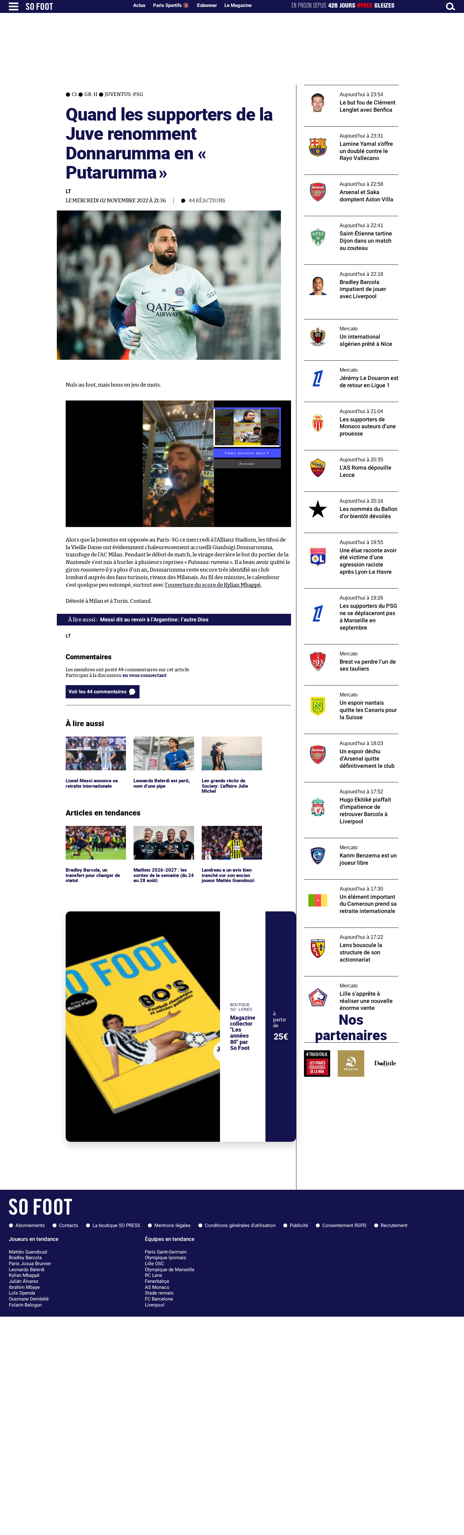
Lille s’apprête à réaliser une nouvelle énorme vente (344, 982)
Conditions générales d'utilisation (240, 1225)
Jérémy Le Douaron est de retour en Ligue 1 (351, 363)
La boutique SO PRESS (116, 1225)
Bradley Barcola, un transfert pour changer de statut (94, 834)
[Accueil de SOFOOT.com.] (76, 6)
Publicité (299, 1225)
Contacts (68, 1225)
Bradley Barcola (25, 1257)
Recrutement (394, 1225)
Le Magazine (238, 5)
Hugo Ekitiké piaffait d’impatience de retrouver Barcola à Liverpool (345, 788)
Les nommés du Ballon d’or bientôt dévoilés (342, 497)
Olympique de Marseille (169, 1269)
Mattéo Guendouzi (28, 1252)
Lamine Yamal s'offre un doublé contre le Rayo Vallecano (349, 132)
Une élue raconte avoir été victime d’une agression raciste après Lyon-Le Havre (349, 538)
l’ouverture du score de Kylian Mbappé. (213, 585)
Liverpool (154, 1305)
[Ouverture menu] (13, 6)
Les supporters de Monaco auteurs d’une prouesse (348, 407)
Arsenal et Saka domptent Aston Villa (345, 177)
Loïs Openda (22, 1293)
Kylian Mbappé (24, 1275)
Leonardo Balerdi (27, 1269)
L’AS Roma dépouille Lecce (333, 453)
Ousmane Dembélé (29, 1299)
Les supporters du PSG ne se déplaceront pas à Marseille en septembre (349, 594)
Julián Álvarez (23, 1281)
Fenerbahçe (157, 1281)
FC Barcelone (159, 1299)
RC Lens (153, 1275)
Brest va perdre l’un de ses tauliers (341, 647)
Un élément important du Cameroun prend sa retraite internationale (344, 885)
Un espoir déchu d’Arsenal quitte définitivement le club (340, 739)
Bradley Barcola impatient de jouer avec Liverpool (348, 270)
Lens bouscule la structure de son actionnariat (341, 933)
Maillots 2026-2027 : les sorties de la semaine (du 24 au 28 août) (161, 834)
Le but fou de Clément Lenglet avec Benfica (351, 88)
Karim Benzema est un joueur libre (342, 841)
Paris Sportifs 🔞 (171, 5)
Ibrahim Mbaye (24, 1287)
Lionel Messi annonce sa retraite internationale (93, 742)
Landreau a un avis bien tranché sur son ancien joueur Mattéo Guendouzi (230, 834)
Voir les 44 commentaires (97, 692)
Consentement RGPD (344, 1225)
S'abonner (207, 5)
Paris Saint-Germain (166, 1252)
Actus (139, 5)
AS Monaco (157, 1287)
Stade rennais (159, 1293)
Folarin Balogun (25, 1305)
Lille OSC (154, 1263)
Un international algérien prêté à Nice (346, 322)
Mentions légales (172, 1225)
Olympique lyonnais (165, 1257)
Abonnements (30, 1225)
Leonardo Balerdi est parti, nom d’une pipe (163, 742)
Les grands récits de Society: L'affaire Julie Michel (225, 745)
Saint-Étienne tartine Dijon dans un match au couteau (344, 221)
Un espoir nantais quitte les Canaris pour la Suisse (349, 691)
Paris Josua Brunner (30, 1263)
